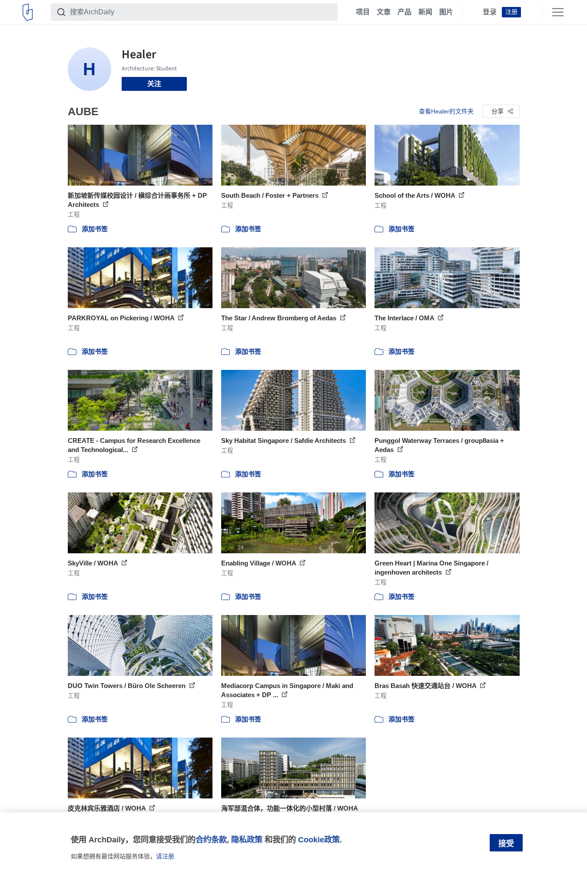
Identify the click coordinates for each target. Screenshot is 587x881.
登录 (490, 12)
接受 (506, 843)
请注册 (165, 856)
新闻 (425, 12)
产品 (404, 12)
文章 (384, 12)
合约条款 (211, 839)
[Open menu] (558, 12)
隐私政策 (246, 839)
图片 (446, 12)
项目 (363, 12)
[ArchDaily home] (28, 12)
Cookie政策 (319, 839)
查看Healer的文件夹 (446, 111)
